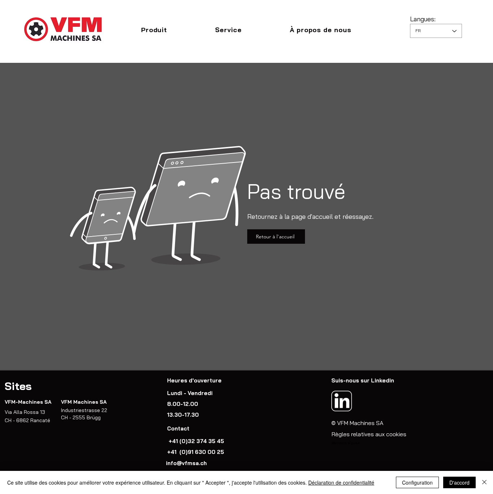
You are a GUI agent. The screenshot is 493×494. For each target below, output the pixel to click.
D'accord (459, 482)
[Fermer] (484, 482)
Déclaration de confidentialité (341, 482)
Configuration (417, 482)
